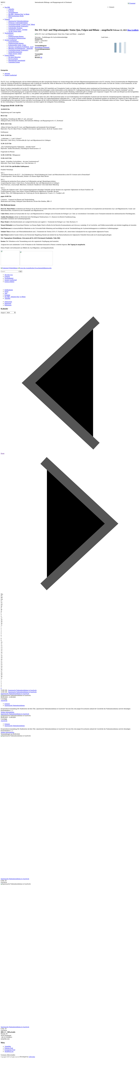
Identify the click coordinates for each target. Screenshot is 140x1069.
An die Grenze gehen (14, 31)
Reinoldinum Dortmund (42, 47)
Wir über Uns (9, 275)
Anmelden (8, 1046)
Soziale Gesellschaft (11, 40)
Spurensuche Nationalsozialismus (18, 21)
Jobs (6, 293)
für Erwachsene (13, 59)
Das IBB (7, 7)
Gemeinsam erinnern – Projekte (17, 29)
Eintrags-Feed (9, 1048)
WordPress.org (9, 1051)
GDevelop (32, 1057)
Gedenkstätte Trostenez (15, 28)
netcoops (7, 73)
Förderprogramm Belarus (16, 36)
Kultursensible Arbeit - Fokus (17, 45)
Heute (2, 453)
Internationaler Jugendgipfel (16, 60)
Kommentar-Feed (10, 1050)
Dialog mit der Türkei (14, 53)
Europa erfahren (9, 55)
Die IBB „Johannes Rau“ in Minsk (18, 14)
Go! (21, 271)
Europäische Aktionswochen (17, 38)
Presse (6, 291)
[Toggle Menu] (1, 4)
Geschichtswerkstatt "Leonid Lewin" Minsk (21, 24)
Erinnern (7, 19)
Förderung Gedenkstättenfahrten (18, 23)
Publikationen (9, 290)
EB (41, 57)
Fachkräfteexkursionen (15, 52)
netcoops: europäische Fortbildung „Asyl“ (21, 47)
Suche (10, 17)
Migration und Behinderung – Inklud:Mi (20, 48)
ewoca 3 (10, 35)
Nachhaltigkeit (9, 33)
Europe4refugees (13, 41)
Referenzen (8, 305)
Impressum (8, 303)
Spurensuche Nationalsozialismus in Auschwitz (22, 690)
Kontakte (7, 295)
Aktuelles (11, 9)
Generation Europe (14, 62)
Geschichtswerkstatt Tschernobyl (18, 26)
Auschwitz (4, 700)
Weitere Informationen (7, 712)
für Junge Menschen (14, 57)
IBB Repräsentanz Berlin (16, 16)
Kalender (11, 11)
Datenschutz (8, 301)
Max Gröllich (132, 30)
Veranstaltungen (13, 12)
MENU (3, 2)
